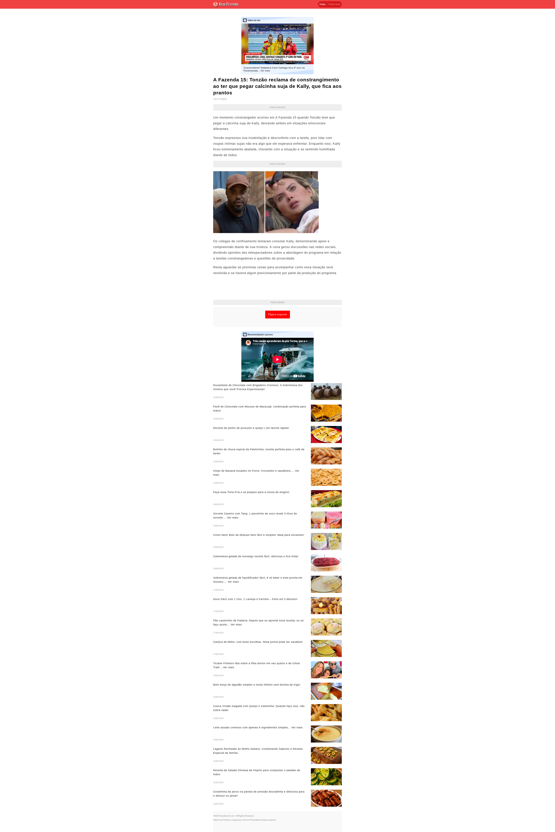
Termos (245, 820)
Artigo (322, 4)
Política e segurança (232, 820)
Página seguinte (277, 314)
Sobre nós (218, 820)
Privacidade (255, 820)
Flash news (334, 4)
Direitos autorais (268, 820)
